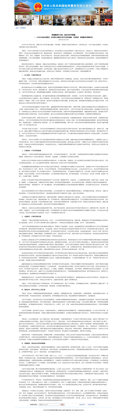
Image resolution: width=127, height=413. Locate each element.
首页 (17, 28)
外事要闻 (23, 28)
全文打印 (82, 404)
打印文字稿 (91, 404)
